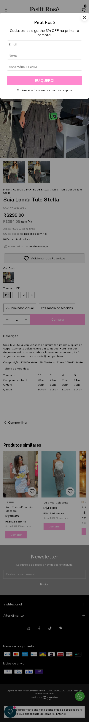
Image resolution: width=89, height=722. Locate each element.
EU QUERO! (44, 80)
